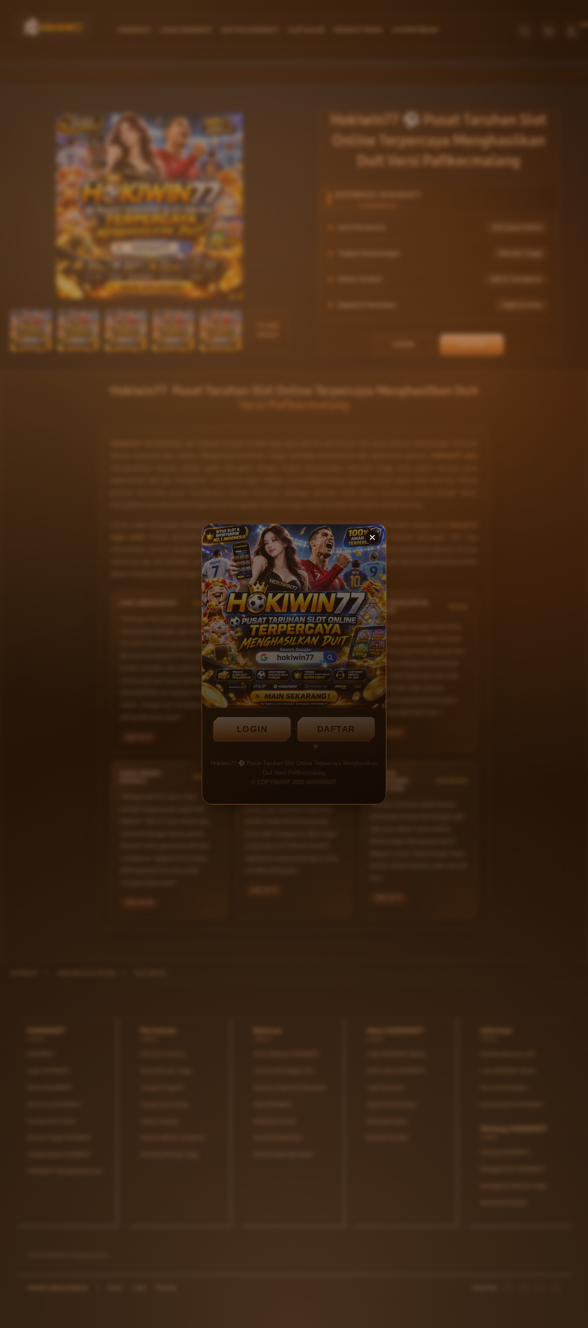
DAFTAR (336, 729)
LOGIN (252, 729)
